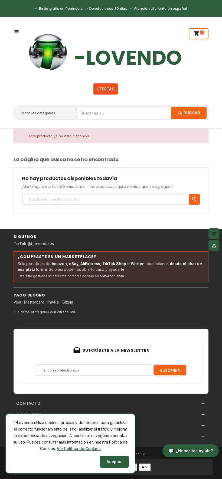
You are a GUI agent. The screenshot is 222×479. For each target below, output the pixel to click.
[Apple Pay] (145, 466)
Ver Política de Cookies (79, 448)
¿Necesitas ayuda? (194, 450)
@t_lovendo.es (34, 243)
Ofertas (106, 89)
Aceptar (114, 461)
